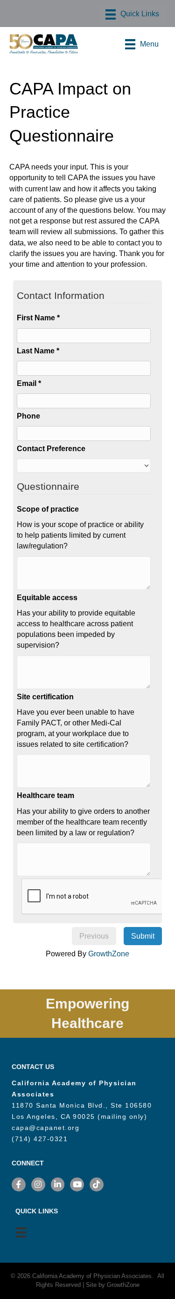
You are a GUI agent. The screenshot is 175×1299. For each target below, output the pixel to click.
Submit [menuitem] (142, 936)
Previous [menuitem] (94, 936)
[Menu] (132, 14)
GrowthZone (108, 954)
